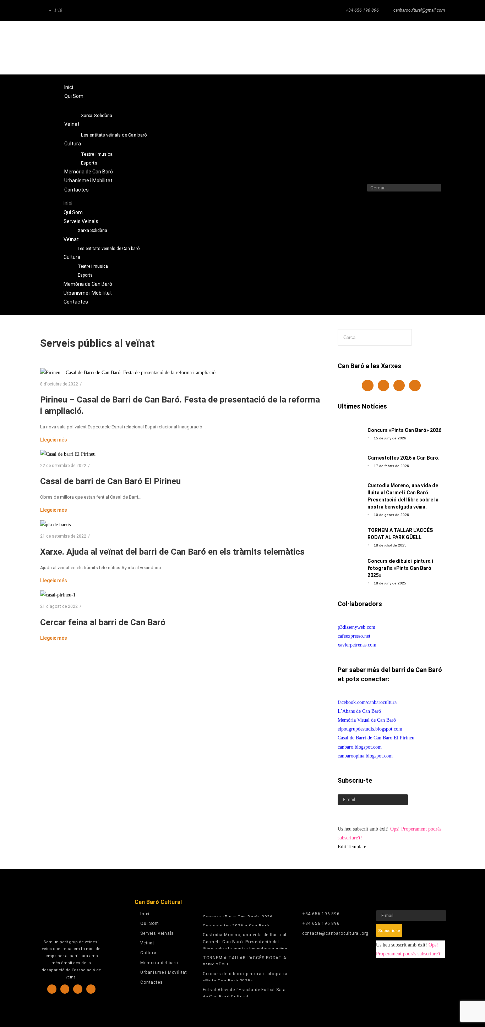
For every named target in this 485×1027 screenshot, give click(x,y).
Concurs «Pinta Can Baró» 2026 (404, 430)
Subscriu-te (351, 814)
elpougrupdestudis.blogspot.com (370, 729)
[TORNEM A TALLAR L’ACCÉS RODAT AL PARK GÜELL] (350, 535)
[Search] (375, 197)
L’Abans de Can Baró (359, 711)
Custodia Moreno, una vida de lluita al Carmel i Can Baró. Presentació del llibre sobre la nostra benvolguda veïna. (246, 941)
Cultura (72, 143)
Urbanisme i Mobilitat (88, 180)
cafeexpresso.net (354, 636)
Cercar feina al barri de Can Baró (102, 622)
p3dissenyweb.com (356, 627)
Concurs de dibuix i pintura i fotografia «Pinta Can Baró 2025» (400, 568)
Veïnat (72, 124)
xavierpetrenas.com (357, 645)
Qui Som (73, 96)
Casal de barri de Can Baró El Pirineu (110, 481)
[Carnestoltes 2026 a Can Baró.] (350, 461)
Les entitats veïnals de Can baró (114, 135)
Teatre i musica (97, 154)
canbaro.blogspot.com (360, 747)
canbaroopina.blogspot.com (365, 756)
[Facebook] (391, 48)
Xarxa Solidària (97, 115)
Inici (68, 87)
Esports (89, 163)
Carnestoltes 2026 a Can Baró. (403, 458)
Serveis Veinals (81, 105)
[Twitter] (419, 48)
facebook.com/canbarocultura (367, 702)
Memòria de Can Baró (88, 171)
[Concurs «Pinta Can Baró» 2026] (350, 433)
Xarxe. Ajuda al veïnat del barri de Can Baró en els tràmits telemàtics (172, 552)
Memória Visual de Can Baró (367, 720)
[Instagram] (405, 48)
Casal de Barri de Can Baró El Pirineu (376, 737)
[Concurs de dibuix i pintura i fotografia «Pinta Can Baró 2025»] (350, 569)
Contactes (76, 190)
